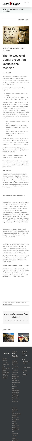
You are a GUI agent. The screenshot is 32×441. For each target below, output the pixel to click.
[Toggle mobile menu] (28, 3)
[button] (4, 337)
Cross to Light (7, 302)
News (4, 304)
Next (27, 19)
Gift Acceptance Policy (26, 361)
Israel (26, 302)
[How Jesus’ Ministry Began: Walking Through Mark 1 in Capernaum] (24, 334)
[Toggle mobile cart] (25, 3)
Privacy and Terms (25, 372)
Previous (21, 19)
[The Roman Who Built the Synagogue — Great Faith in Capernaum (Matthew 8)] (8, 334)
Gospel (23, 302)
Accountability (26, 367)
